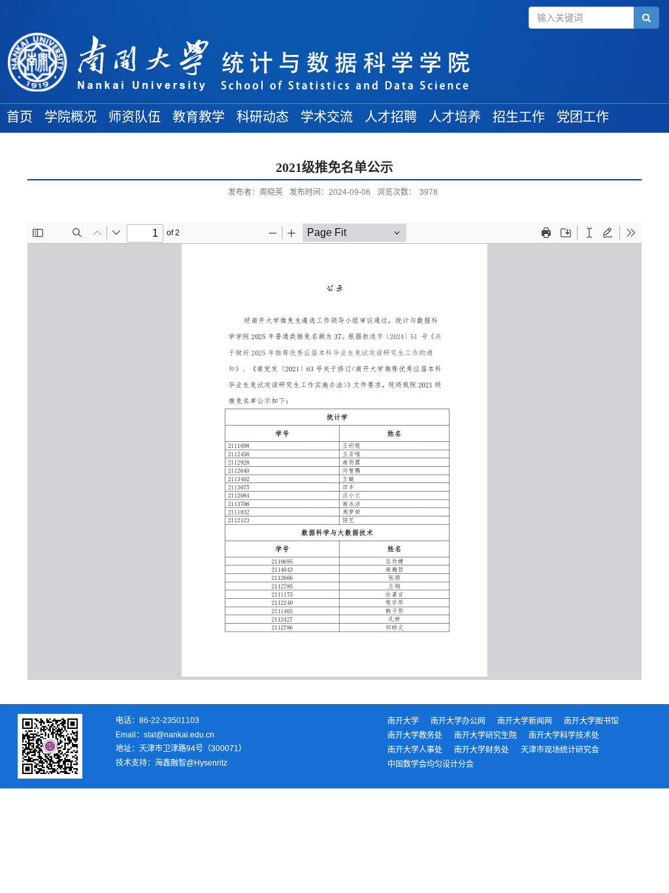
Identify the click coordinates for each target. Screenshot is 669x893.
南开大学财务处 (481, 749)
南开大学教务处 (414, 735)
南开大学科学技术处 (564, 735)
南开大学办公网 (458, 721)
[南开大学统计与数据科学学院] (334, 63)
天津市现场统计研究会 (560, 749)
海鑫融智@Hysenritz (191, 762)
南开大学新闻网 (524, 721)
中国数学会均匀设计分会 (430, 764)
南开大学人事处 (414, 749)
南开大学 (403, 721)
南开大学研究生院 (485, 735)
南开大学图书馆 (591, 721)
